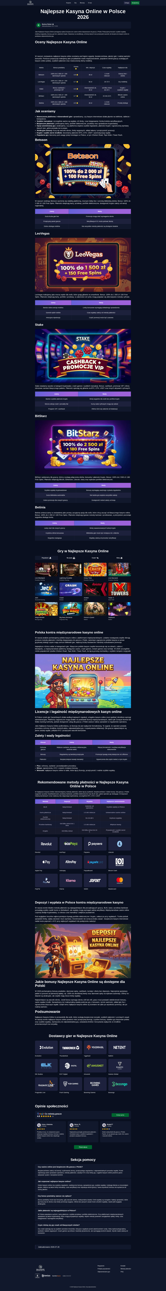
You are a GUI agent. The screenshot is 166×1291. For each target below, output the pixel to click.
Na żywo (69, 558)
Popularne (45, 558)
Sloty (118, 558)
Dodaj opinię (120, 1115)
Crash (94, 558)
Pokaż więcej (83, 1147)
